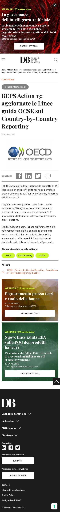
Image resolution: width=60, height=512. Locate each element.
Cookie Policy (8, 495)
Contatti (6, 485)
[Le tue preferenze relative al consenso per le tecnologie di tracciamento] (54, 506)
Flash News (13, 70)
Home (4, 70)
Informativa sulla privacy (14, 490)
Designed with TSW (11, 500)
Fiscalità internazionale (30, 70)
